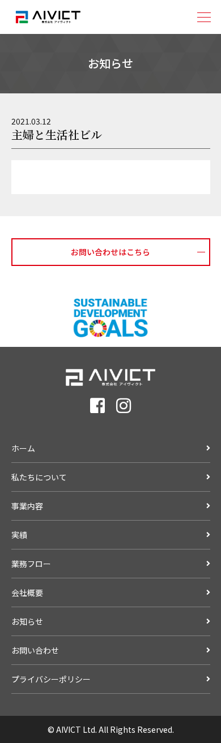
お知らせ (27, 621)
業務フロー (31, 563)
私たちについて (39, 477)
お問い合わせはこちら (110, 251)
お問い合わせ (35, 650)
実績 (19, 534)
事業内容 (27, 506)
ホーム (23, 448)
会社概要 (27, 592)
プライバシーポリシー (51, 679)
